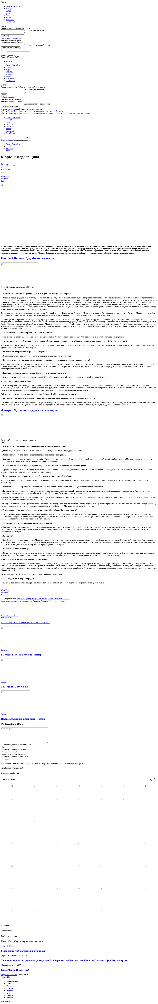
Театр (9, 140)
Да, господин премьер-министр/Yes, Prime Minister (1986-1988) (44, 599)
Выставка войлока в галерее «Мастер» (22, 654)
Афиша (4, 714)
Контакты (10, 20)
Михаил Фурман (8, 965)
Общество (10, 15)
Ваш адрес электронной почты (37, 45)
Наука (8, 11)
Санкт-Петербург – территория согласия (23, 941)
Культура (9, 13)
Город (8, 146)
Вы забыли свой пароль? (11, 38)
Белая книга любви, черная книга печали (23, 951)
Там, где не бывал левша (14, 686)
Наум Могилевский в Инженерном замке (23, 719)
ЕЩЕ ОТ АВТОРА (41, 623)
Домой (4, 140)
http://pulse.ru (6, 618)
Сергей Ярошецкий (9, 955)
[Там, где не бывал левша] (15, 680)
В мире (9, 8)
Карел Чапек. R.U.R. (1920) (15, 970)
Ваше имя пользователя (34, 31)
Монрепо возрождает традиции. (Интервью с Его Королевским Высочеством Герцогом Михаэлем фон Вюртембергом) (64, 960)
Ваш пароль (29, 33)
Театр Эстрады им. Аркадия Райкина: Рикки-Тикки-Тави (41, 601)
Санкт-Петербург (13, 6)
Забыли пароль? (7, 97)
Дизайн (4, 650)
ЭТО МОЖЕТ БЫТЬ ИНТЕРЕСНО (17, 623)
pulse (3, 946)
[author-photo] (7, 613)
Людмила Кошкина (9, 975)
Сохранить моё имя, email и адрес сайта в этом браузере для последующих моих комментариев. (43, 763)
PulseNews (10, 22)
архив (8, 17)
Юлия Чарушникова (9, 165)
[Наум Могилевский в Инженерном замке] (15, 712)
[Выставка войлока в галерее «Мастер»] (15, 648)
